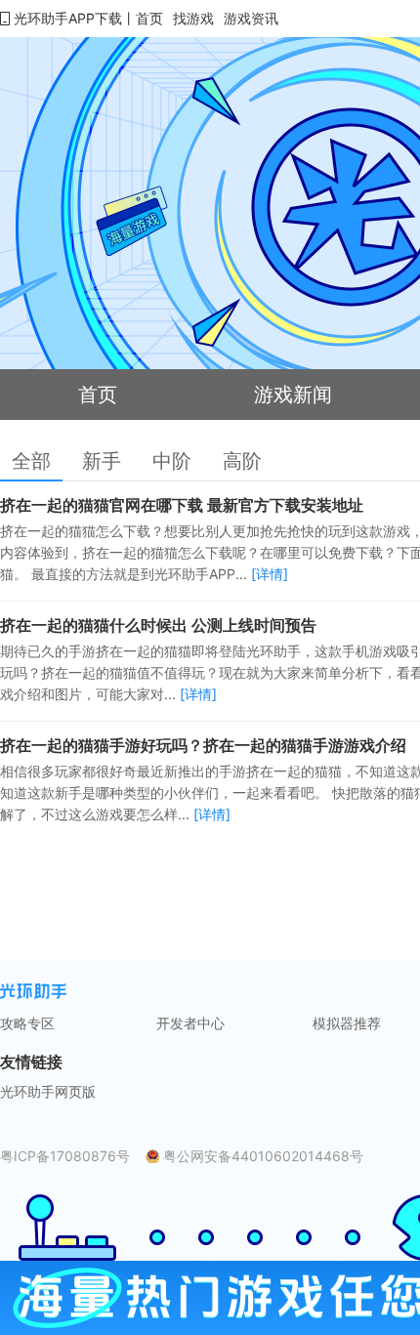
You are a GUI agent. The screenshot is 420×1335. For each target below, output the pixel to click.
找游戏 (193, 18)
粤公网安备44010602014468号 (263, 1156)
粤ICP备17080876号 (65, 1156)
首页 (149, 18)
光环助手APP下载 (68, 18)
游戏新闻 (293, 394)
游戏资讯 (251, 18)
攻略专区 (27, 1023)
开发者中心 (190, 1023)
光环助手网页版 (48, 1092)
